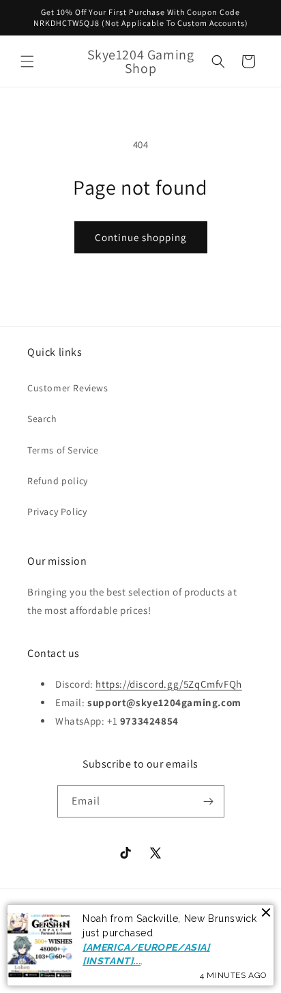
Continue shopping (141, 237)
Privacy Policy (57, 511)
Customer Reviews (67, 388)
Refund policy (57, 481)
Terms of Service (63, 450)
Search (42, 418)
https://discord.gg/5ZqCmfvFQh (168, 683)
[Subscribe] (209, 801)
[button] (27, 61)
